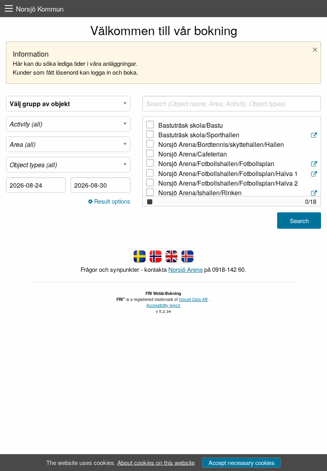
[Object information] (315, 135)
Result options (111, 201)
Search (299, 220)
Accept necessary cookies (241, 462)
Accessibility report (163, 305)
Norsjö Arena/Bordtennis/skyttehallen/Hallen (221, 144)
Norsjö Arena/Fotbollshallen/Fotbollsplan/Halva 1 (228, 173)
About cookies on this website (156, 462)
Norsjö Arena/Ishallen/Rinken (200, 192)
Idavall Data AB (193, 299)
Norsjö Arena (185, 269)
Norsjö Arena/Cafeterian (192, 153)
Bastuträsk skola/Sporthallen (198, 134)
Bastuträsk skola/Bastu (190, 125)
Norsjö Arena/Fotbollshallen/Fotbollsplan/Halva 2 (228, 183)
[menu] (9, 8)
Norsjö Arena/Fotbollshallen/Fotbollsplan (216, 163)
